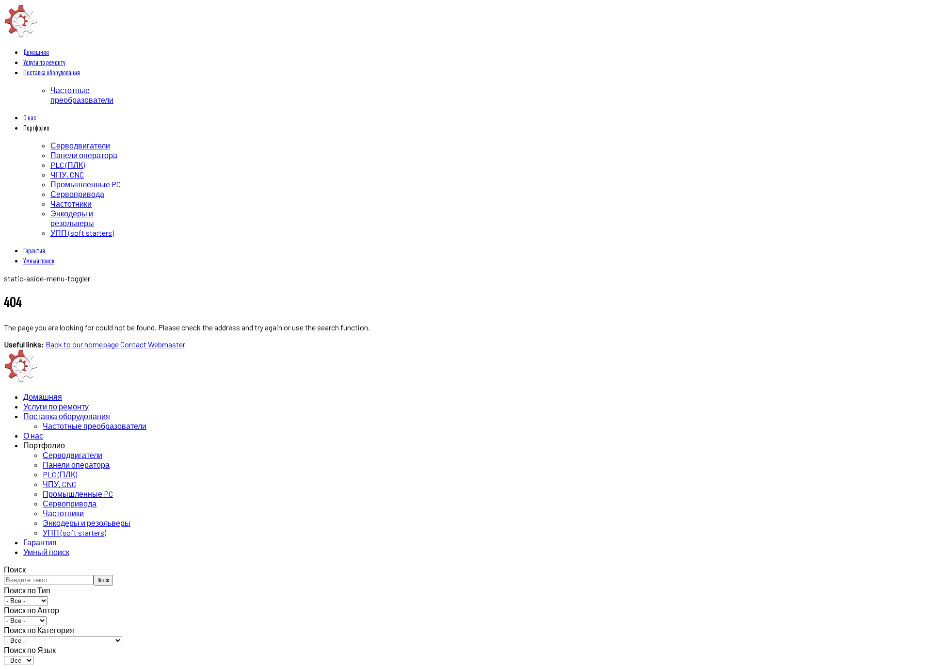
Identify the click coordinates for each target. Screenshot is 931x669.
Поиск (15, 569)
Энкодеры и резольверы (72, 218)
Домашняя (36, 52)
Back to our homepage (83, 344)
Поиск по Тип (27, 590)
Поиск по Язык (30, 649)
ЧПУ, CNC (67, 174)
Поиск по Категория (39, 630)
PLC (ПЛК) (67, 164)
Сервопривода (77, 193)
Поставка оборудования (51, 73)
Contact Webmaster (152, 344)
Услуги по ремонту (44, 62)
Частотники (71, 203)
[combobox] (49, 580)
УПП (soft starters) (82, 232)
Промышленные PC (85, 184)
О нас (29, 118)
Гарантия (34, 251)
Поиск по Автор (31, 610)
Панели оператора (83, 155)
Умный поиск (38, 261)
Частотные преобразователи (81, 94)
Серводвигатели (80, 145)
